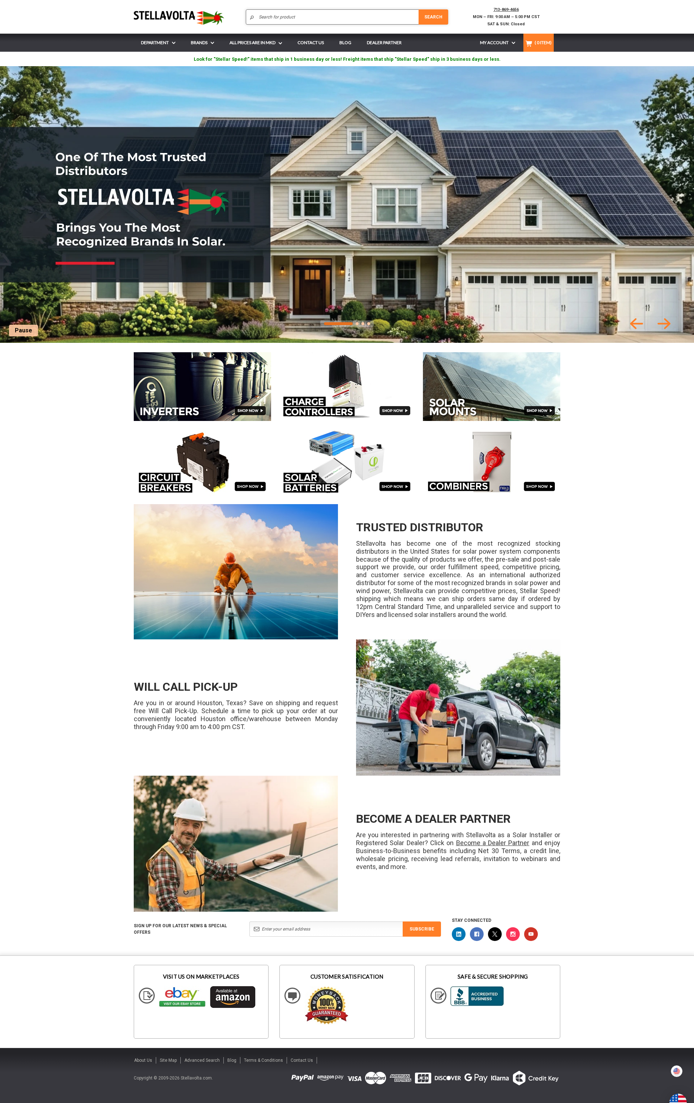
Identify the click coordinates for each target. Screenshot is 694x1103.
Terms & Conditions (263, 1060)
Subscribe (422, 929)
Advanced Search (202, 1060)
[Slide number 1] (347, 204)
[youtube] (531, 934)
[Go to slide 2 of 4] (357, 323)
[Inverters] (202, 386)
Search (433, 17)
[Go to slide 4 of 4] (368, 323)
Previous (636, 324)
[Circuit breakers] (202, 462)
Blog (231, 1060)
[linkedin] (459, 934)
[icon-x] (495, 934)
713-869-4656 (506, 9)
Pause (23, 330)
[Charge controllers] (347, 386)
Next (664, 324)
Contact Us (302, 1060)
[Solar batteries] (347, 462)
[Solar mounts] (491, 386)
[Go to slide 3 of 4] (362, 323)
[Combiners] (491, 462)
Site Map (168, 1060)
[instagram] (513, 934)
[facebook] (477, 934)
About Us (143, 1060)
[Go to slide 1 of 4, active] (338, 323)
